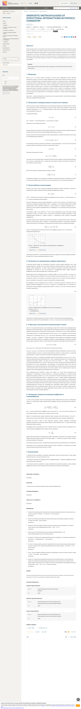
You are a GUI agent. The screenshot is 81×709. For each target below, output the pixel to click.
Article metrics (5, 64)
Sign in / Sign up (74, 3)
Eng (25, 3)
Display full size (32, 249)
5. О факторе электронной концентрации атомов (10, 36)
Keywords (4, 23)
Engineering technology (43, 11)
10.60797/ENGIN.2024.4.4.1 (34, 247)
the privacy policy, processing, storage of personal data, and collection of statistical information (11, 87)
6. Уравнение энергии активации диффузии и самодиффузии (11, 39)
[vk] (66, 37)
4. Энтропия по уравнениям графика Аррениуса (9, 33)
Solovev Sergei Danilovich (32, 611)
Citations (9, 13)
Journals (30, 3)
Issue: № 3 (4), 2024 (60, 29)
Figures (4, 13)
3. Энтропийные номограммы (8, 30)
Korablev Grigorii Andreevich (33, 585)
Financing (4, 45)
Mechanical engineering (33, 11)
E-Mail (4, 75)
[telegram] (70, 37)
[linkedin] (71, 37)
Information (12, 11)
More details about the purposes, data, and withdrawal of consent (12, 707)
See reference (30, 515)
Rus (22, 3)
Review (5, 58)
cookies (43, 705)
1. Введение (5, 25)
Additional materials (6, 43)
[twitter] (68, 37)
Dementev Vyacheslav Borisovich (34, 598)
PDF (35, 36)
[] (31, 77)
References (5, 52)
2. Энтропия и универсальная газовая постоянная (10, 28)
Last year (37, 631)
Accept (78, 705)
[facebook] (64, 37)
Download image (42, 249)
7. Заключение (5, 41)
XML (29, 36)
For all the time (29, 631)
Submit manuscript (64, 3)
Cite (40, 36)
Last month (44, 631)
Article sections (6, 11)
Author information (6, 62)
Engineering (26, 11)
